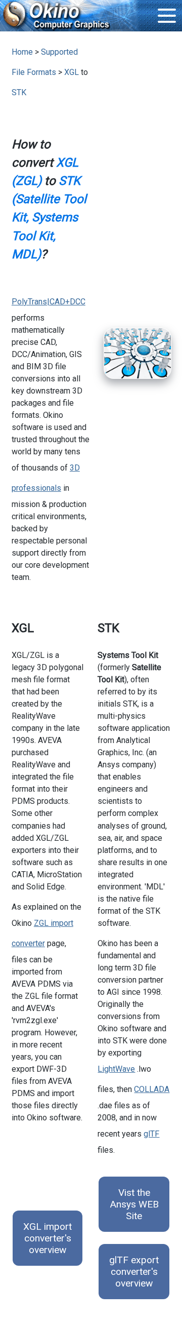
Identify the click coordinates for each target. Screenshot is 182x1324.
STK (19, 92)
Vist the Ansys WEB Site (134, 1204)
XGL (71, 72)
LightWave (116, 1069)
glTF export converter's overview (134, 1271)
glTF (151, 1134)
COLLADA (151, 1089)
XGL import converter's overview (47, 1238)
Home (22, 52)
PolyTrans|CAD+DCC (48, 301)
